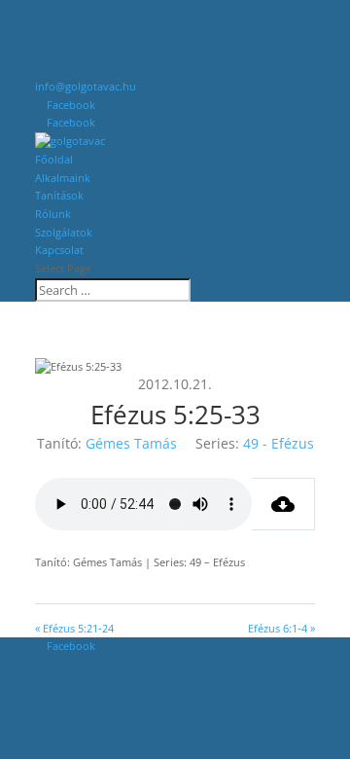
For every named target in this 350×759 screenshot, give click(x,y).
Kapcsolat (59, 249)
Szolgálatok (63, 232)
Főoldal (54, 159)
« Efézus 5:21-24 (74, 628)
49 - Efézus (278, 443)
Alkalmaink (62, 177)
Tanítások (59, 195)
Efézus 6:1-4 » (281, 628)
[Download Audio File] (283, 504)
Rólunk (53, 213)
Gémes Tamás (131, 443)
